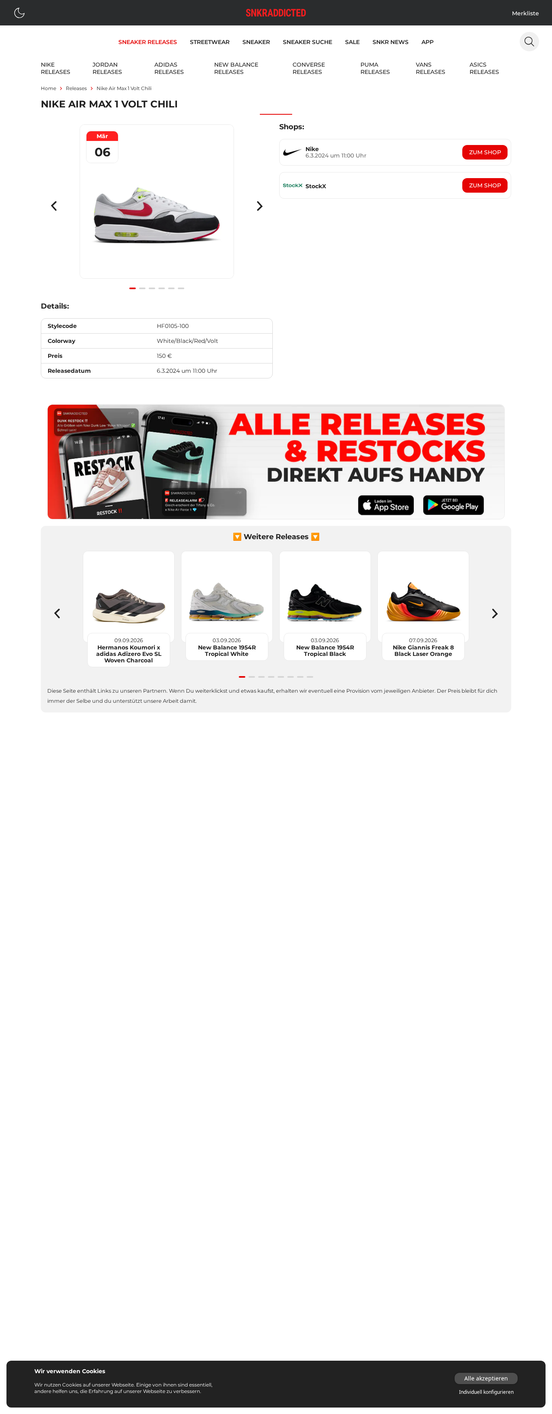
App (427, 42)
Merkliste (525, 13)
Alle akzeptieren (486, 1378)
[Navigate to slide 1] (132, 288)
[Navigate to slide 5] (171, 288)
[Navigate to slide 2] (142, 288)
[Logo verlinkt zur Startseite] (276, 12)
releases (76, 88)
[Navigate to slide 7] (300, 676)
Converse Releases (309, 68)
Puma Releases (375, 68)
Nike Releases (55, 68)
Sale (352, 42)
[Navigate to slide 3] (152, 288)
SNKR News (391, 42)
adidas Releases (169, 68)
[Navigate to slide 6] (181, 288)
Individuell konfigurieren (486, 1392)
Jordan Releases (107, 68)
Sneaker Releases (147, 42)
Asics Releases (484, 68)
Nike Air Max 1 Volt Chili (124, 88)
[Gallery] (156, 206)
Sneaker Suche (307, 42)
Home (48, 88)
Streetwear (210, 42)
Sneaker (256, 42)
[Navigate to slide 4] (161, 288)
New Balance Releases (236, 68)
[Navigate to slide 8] (310, 676)
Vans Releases (430, 68)
